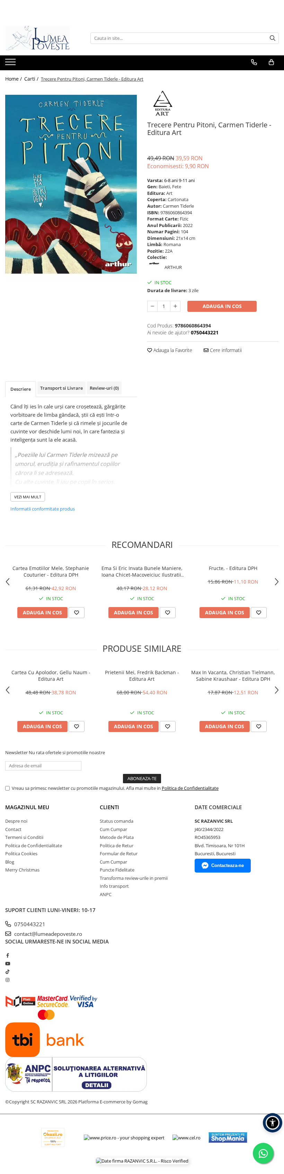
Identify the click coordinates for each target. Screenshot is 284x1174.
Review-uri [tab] (104, 388)
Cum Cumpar (113, 829)
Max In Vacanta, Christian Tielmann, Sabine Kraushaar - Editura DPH (233, 675)
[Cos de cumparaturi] (271, 62)
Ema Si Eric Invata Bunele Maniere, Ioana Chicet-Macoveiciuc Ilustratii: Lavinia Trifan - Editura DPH (142, 571)
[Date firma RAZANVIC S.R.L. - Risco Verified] (142, 1160)
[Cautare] (272, 38)
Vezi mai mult (27, 496)
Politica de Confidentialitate (190, 788)
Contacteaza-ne (227, 865)
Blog (9, 862)
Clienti (109, 807)
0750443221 (29, 924)
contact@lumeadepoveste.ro (47, 933)
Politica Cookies (21, 853)
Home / (14, 78)
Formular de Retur (118, 853)
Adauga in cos (222, 306)
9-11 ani (187, 180)
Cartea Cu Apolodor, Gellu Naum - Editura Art (50, 675)
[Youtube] (7, 963)
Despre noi (16, 821)
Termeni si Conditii (24, 837)
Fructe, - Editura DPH (233, 568)
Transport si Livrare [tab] (61, 388)
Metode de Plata (117, 837)
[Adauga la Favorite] (77, 612)
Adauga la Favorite (172, 350)
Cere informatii (225, 350)
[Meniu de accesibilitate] (272, 1122)
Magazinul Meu (27, 807)
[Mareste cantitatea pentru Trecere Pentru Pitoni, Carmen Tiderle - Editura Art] (175, 306)
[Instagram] (7, 980)
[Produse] (11, 64)
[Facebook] (7, 955)
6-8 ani (171, 180)
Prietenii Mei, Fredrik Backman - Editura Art (142, 675)
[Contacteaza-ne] (254, 62)
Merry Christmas (22, 870)
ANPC (106, 894)
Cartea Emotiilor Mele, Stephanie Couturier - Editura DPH (50, 571)
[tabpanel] (71, 184)
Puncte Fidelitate (117, 870)
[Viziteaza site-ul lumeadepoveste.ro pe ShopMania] (227, 1137)
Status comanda (116, 821)
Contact (13, 829)
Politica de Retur (116, 845)
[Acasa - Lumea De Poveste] (39, 38)
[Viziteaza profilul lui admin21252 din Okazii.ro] (53, 1137)
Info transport (114, 886)
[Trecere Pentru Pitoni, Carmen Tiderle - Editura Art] (71, 184)
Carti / (32, 78)
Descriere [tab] (20, 389)
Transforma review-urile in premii (134, 878)
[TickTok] (7, 971)
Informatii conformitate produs (42, 509)
